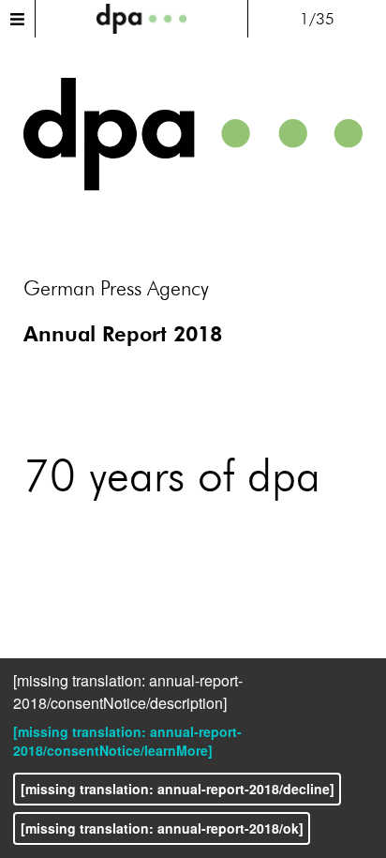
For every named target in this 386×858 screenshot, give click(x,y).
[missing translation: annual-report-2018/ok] (162, 828)
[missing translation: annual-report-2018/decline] (177, 788)
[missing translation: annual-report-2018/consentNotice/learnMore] (127, 741)
